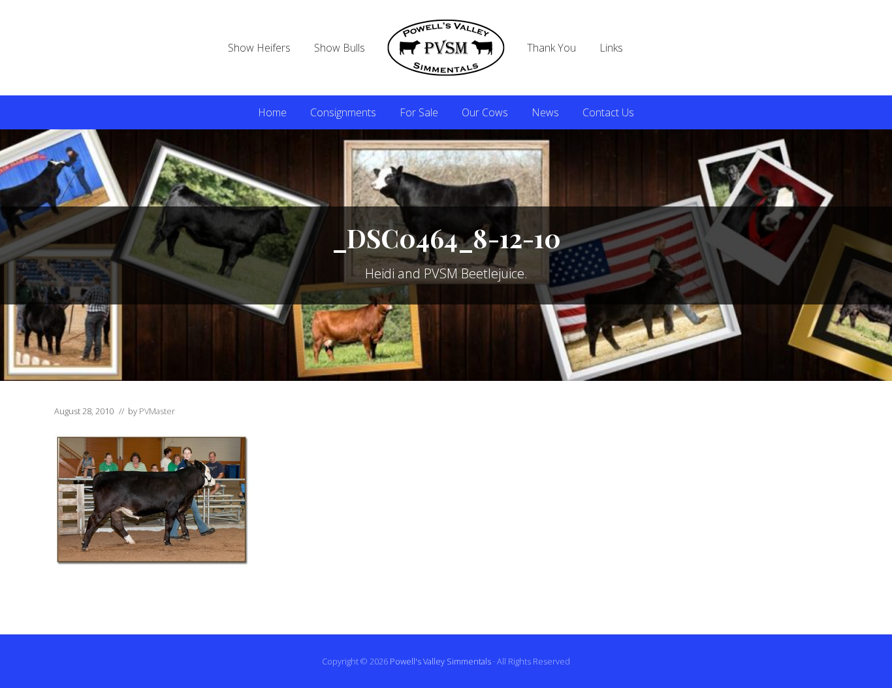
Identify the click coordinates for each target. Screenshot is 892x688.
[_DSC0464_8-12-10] (152, 563)
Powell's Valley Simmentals (440, 661)
